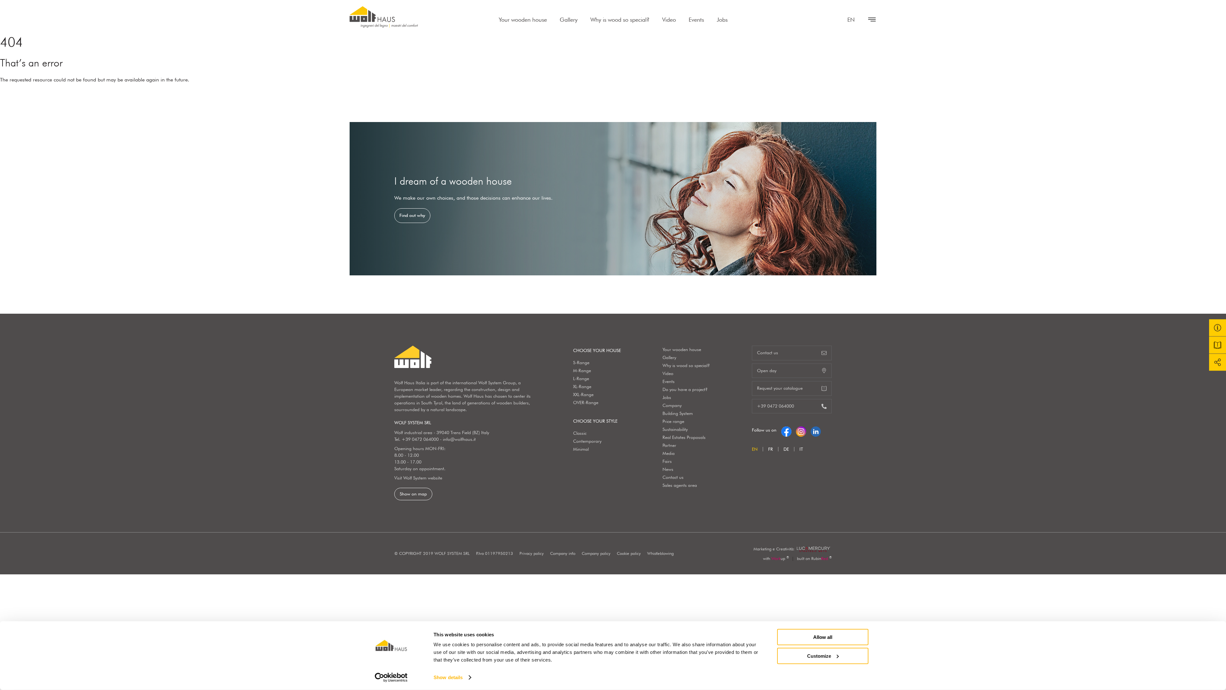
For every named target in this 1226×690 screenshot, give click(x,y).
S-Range (581, 362)
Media (668, 453)
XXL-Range (583, 394)
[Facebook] (786, 430)
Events (696, 19)
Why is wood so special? (619, 19)
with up (776, 558)
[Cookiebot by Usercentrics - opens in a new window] (391, 677)
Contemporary (587, 441)
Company (672, 405)
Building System (677, 413)
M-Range (582, 370)
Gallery (569, 19)
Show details (448, 677)
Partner (669, 445)
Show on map (413, 493)
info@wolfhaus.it (459, 439)
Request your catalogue (780, 388)
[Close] (868, 19)
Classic (580, 433)
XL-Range (582, 386)
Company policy (596, 553)
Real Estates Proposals (684, 437)
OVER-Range (585, 402)
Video (669, 19)
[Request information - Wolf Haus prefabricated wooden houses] (1217, 327)
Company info (562, 553)
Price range (673, 421)
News (667, 469)
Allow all (822, 637)
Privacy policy (531, 553)
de (786, 449)
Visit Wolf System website (418, 477)
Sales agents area (679, 485)
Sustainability (675, 429)
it (801, 449)
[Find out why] (613, 198)
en (851, 19)
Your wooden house (523, 19)
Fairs (667, 461)
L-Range (581, 378)
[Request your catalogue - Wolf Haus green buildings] (1217, 345)
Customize (819, 655)
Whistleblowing (660, 553)
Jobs (722, 19)
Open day (766, 370)
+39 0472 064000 (420, 439)
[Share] (1217, 362)
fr (770, 449)
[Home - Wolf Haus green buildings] (384, 17)
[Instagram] (801, 430)
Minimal (581, 449)
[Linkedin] (816, 430)
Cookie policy (629, 553)
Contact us (673, 477)
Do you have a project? (685, 389)
